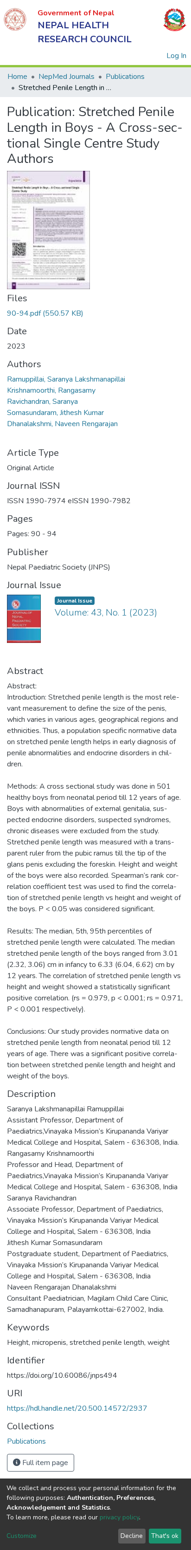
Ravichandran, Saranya (42, 401)
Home (17, 76)
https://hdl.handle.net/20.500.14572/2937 (77, 1408)
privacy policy (119, 1517)
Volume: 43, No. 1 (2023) (106, 612)
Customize (21, 1535)
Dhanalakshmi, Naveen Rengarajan (62, 424)
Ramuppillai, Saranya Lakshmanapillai (66, 379)
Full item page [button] (44, 1463)
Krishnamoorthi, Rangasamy (51, 390)
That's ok (164, 1535)
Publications (125, 76)
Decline (132, 1535)
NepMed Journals (66, 76)
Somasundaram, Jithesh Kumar (55, 413)
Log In (176, 56)
